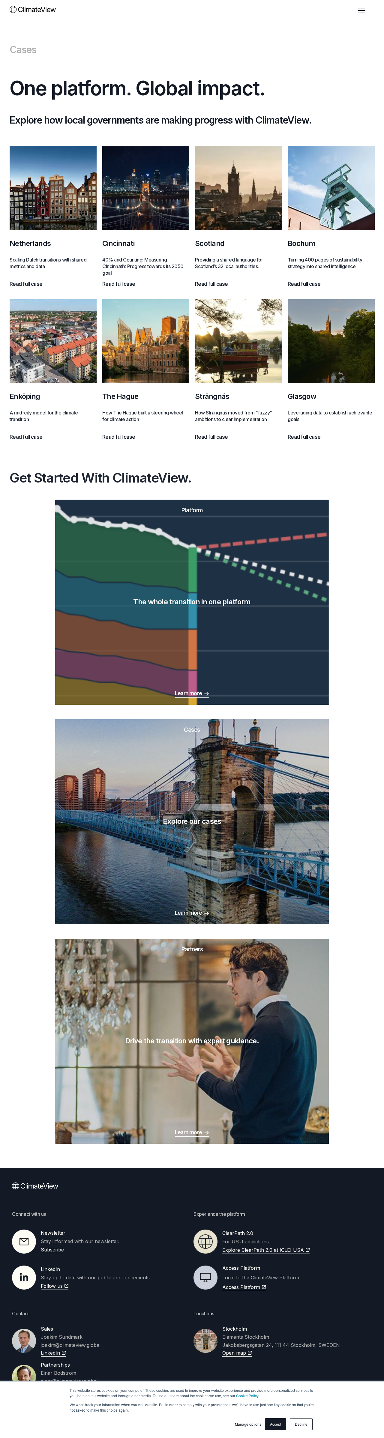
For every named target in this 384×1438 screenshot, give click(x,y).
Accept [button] (275, 1424)
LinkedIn (50, 1353)
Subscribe (52, 1250)
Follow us (52, 1286)
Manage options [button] (248, 1424)
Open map (234, 1353)
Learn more (188, 693)
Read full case (26, 284)
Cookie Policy (247, 1395)
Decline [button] (301, 1424)
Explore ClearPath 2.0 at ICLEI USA (263, 1250)
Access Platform (241, 1287)
